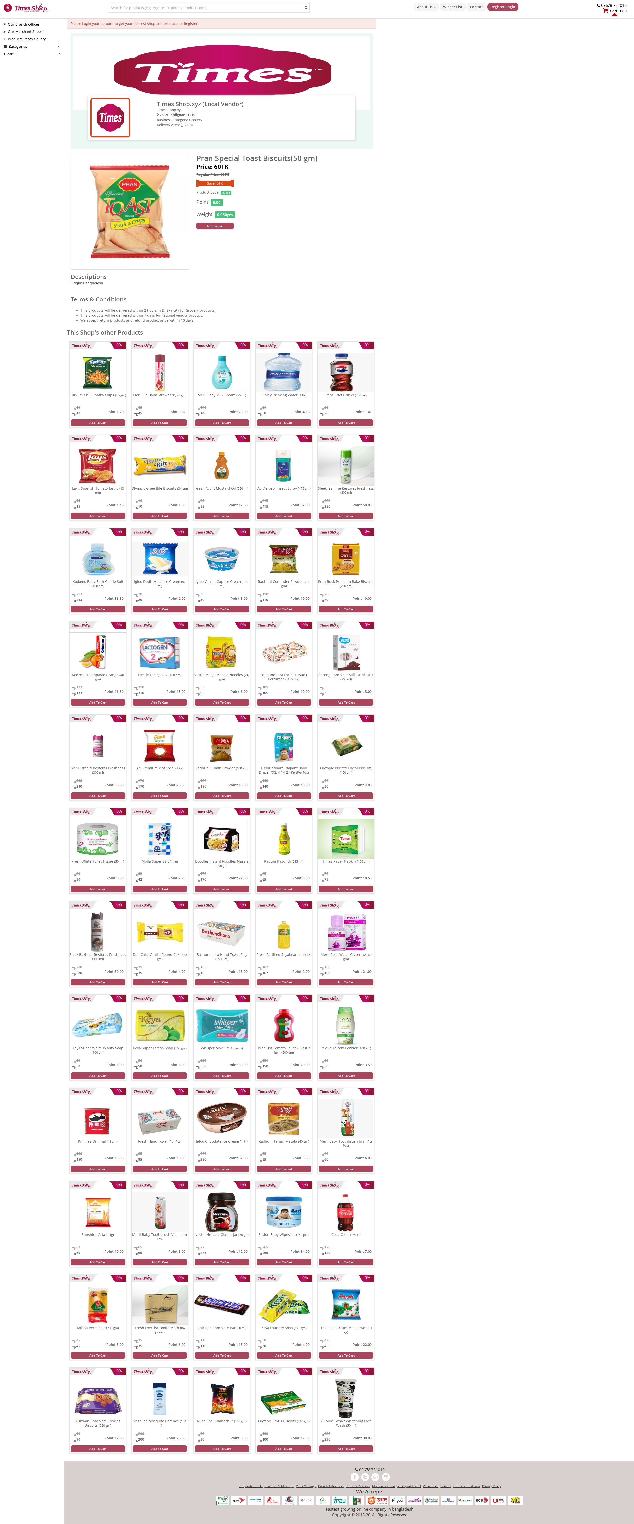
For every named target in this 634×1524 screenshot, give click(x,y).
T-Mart (9, 54)
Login (86, 23)
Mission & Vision (383, 1486)
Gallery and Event (409, 1486)
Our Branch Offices (23, 24)
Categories (17, 46)
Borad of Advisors (358, 1486)
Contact (476, 6)
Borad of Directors (331, 1486)
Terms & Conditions (466, 1486)
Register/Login (503, 6)
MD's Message (306, 1486)
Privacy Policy (491, 1486)
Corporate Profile (251, 1486)
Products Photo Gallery (26, 39)
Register (191, 23)
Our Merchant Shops (25, 31)
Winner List (452, 6)
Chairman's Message (279, 1486)
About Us (425, 6)
